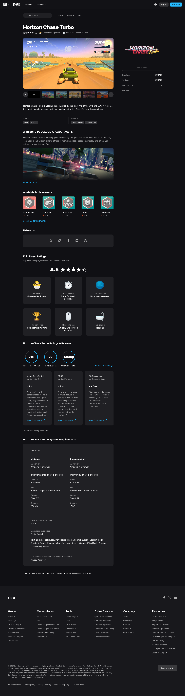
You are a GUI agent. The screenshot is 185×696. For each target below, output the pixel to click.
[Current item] (34, 94)
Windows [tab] (35, 450)
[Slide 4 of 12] (75, 94)
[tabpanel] (68, 483)
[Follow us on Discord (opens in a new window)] (77, 241)
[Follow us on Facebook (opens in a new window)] (68, 241)
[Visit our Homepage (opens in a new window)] (85, 241)
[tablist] (68, 450)
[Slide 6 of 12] (103, 94)
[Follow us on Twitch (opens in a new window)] (60, 241)
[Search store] (25, 15)
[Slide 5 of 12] (89, 94)
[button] (68, 182)
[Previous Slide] (25, 94)
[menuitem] (60, 15)
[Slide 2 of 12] (48, 94)
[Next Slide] (111, 94)
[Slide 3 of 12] (61, 94)
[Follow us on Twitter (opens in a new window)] (51, 241)
